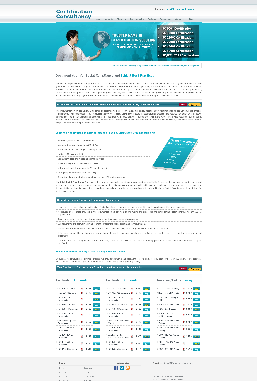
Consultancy (165, 19)
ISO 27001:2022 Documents (65, 298)
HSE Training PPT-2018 (168, 293)
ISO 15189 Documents (68, 349)
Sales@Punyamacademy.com (178, 363)
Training (152, 19)
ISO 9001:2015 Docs (67, 288)
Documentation (137, 19)
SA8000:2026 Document (119, 293)
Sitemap (87, 380)
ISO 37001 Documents (68, 309)
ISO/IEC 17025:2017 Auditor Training (167, 314)
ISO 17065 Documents (118, 349)
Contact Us (180, 19)
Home (97, 19)
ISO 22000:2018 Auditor (169, 349)
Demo (183, 105)
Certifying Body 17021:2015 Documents (118, 336)
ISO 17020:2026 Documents (115, 329)
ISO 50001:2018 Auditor (169, 304)
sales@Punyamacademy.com (180, 9)
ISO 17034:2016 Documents (65, 336)
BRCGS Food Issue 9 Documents (67, 329)
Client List (121, 19)
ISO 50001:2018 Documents (115, 298)
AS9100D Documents (117, 288)
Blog (191, 19)
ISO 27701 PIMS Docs (118, 304)
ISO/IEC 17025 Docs (67, 293)
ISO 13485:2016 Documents (65, 343)
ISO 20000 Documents (118, 309)
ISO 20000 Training (167, 309)
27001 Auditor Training (168, 288)
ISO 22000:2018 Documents (115, 314)
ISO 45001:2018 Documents (65, 314)
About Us (108, 19)
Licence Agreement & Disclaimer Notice (167, 379)
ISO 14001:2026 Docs (68, 304)
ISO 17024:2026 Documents (115, 343)
